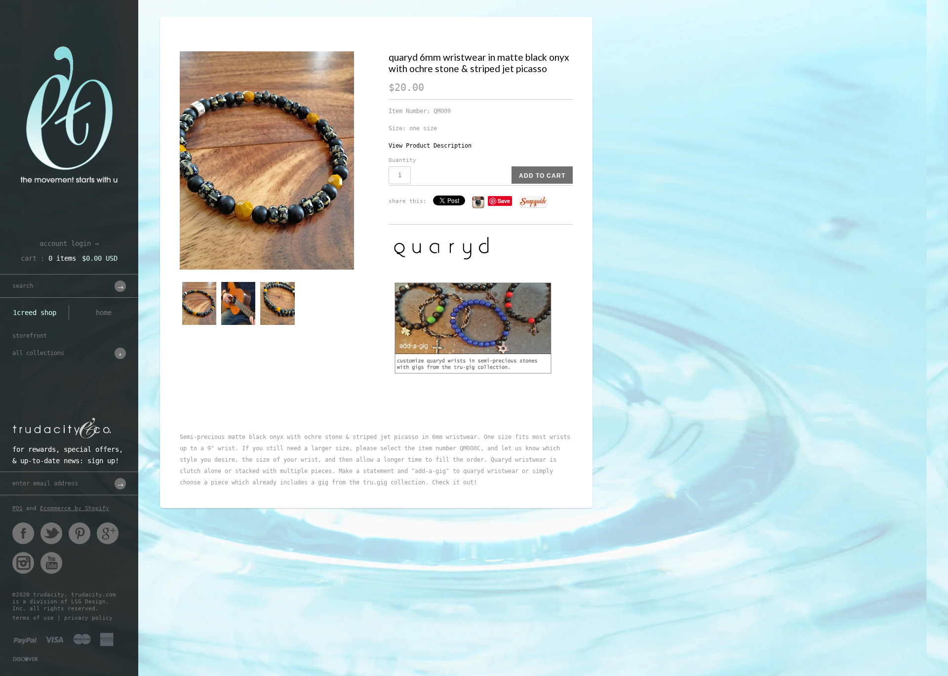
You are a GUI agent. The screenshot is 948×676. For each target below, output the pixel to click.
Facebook (23, 533)
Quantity (402, 160)
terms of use (33, 618)
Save (504, 200)
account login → (69, 243)
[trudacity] (69, 32)
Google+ (107, 533)
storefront (29, 335)
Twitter (51, 533)
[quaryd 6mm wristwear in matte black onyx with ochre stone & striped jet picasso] (278, 160)
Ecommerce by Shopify (74, 508)
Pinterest (79, 533)
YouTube (51, 563)
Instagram (23, 563)
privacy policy (88, 618)
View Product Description (430, 145)
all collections (38, 353)
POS (17, 508)
